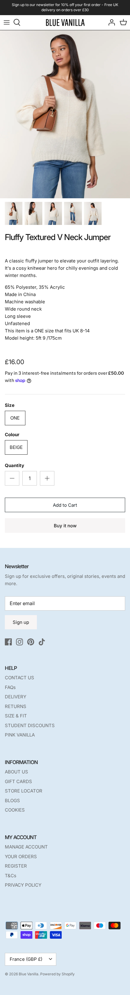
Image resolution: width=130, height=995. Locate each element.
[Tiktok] (41, 641)
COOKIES (15, 810)
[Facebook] (8, 641)
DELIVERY (15, 697)
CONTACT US (19, 677)
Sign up (21, 622)
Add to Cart (65, 505)
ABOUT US (16, 772)
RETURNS (15, 706)
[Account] (110, 22)
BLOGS (12, 800)
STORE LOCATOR (23, 791)
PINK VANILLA (20, 735)
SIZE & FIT (16, 716)
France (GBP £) (26, 959)
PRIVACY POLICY (23, 885)
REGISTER (16, 866)
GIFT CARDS (18, 781)
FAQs (10, 687)
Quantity (14, 465)
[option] (65, 114)
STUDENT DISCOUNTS (30, 725)
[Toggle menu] (6, 22)
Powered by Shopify (57, 974)
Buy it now (65, 526)
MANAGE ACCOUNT (26, 847)
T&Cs (10, 875)
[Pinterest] (30, 641)
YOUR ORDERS (21, 856)
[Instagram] (19, 641)
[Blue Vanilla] (65, 22)
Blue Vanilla (28, 974)
